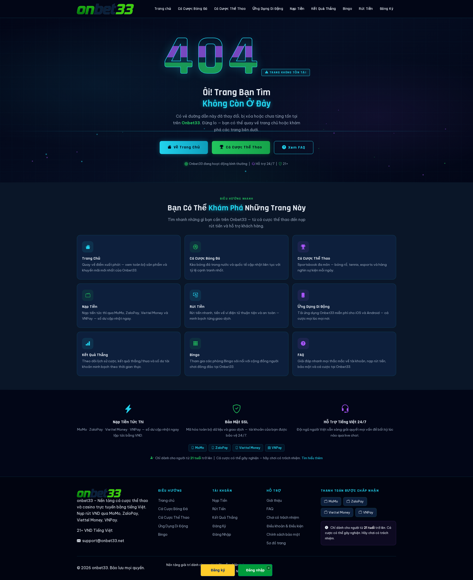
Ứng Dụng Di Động (268, 8)
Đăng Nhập (221, 534)
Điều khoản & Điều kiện (285, 526)
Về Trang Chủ (187, 147)
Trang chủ (162, 8)
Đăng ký (218, 570)
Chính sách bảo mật (283, 534)
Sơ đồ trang (276, 543)
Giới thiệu (274, 500)
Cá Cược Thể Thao (230, 8)
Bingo (347, 8)
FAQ (270, 509)
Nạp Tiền (297, 8)
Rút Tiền (366, 8)
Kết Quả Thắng (323, 8)
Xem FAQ (296, 147)
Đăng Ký (386, 8)
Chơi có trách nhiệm (283, 517)
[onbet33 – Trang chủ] (105, 9)
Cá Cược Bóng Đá (192, 8)
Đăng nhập (255, 570)
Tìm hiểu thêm (312, 458)
